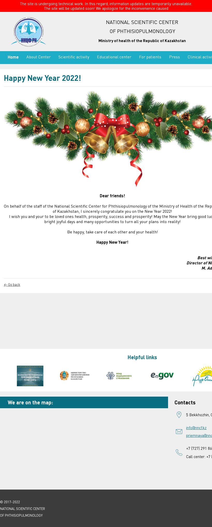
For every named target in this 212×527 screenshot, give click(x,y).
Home (13, 56)
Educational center (114, 56)
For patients (150, 56)
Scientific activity (73, 56)
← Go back (12, 284)
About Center (38, 56)
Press (174, 56)
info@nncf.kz (196, 427)
